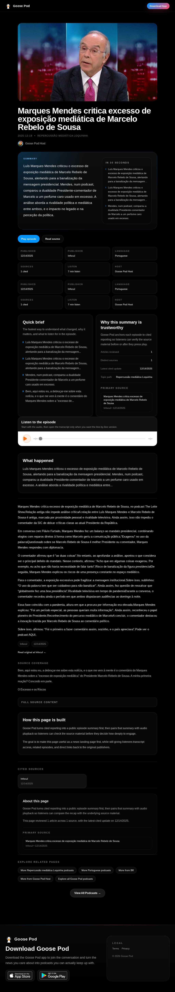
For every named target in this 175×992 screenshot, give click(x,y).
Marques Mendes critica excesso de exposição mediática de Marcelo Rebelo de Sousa (125, 400)
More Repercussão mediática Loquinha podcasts (47, 870)
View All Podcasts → (87, 893)
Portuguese (121, 255)
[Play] (27, 439)
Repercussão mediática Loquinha (62, 135)
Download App (158, 6)
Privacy (126, 948)
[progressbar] (93, 438)
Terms (115, 948)
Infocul (71, 255)
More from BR (126, 870)
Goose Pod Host (35, 143)
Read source (52, 238)
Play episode (28, 238)
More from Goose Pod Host (35, 878)
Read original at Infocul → (32, 652)
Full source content (39, 702)
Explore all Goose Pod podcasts (75, 878)
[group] (87, 438)
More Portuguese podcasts (96, 870)
